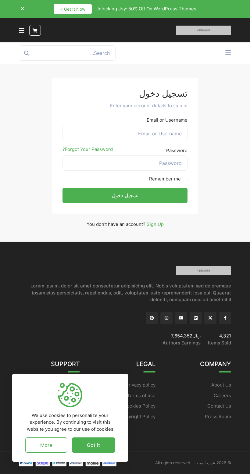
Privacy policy (140, 385)
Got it (93, 445)
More (46, 445)
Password (177, 150)
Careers (222, 395)
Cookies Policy (139, 406)
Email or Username (167, 120)
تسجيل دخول (125, 195)
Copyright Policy (137, 416)
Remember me (165, 179)
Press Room (218, 416)
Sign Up (155, 224)
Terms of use (141, 395)
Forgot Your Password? (87, 149)
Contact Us (219, 406)
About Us (221, 385)
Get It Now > (72, 9)
